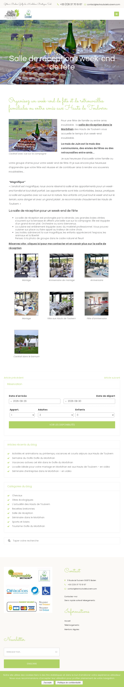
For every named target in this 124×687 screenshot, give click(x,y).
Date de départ (105, 396)
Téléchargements (71, 625)
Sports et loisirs (21, 521)
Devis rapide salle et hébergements (79, 600)
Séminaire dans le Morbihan (28, 517)
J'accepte (47, 683)
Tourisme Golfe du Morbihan (28, 526)
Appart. (14, 409)
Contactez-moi (70, 596)
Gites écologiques (22, 499)
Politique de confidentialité (69, 683)
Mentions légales (71, 629)
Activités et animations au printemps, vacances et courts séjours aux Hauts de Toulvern (62, 453)
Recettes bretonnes (23, 508)
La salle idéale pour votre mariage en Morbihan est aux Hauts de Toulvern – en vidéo (61, 466)
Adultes (42, 409)
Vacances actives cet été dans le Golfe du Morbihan (42, 462)
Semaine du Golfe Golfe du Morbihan (33, 458)
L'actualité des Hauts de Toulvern (31, 504)
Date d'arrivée (18, 396)
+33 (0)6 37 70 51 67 (76, 584)
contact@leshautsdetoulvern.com (103, 4)
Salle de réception (22, 513)
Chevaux (17, 495)
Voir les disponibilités (62, 424)
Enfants (80, 409)
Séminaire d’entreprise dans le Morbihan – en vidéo (42, 471)
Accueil (67, 621)
